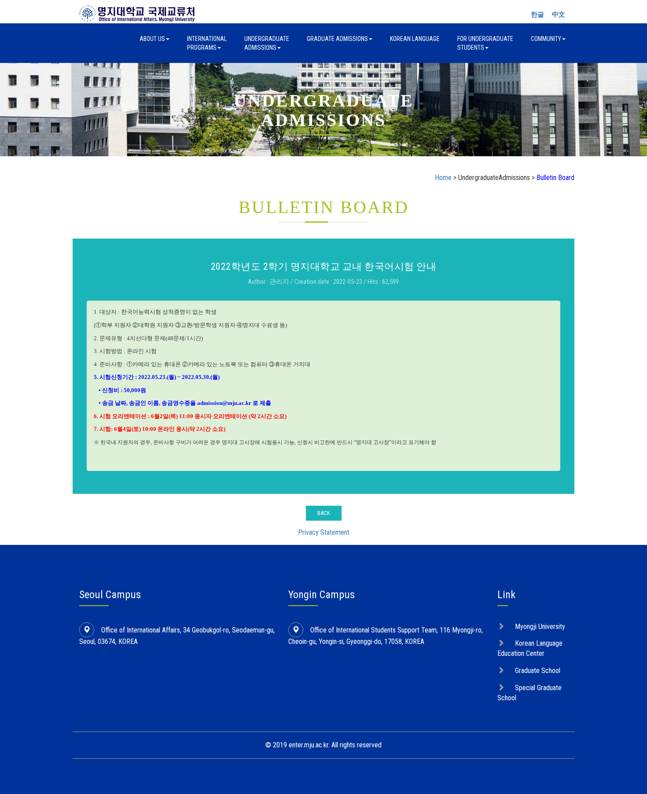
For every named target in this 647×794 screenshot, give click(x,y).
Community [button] (546, 38)
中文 (558, 14)
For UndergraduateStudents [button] (485, 43)
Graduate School (537, 670)
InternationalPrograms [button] (207, 43)
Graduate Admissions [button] (337, 38)
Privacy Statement (323, 532)
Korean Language (415, 38)
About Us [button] (152, 38)
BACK (324, 513)
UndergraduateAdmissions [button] (266, 43)
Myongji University (540, 626)
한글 (537, 14)
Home (443, 177)
